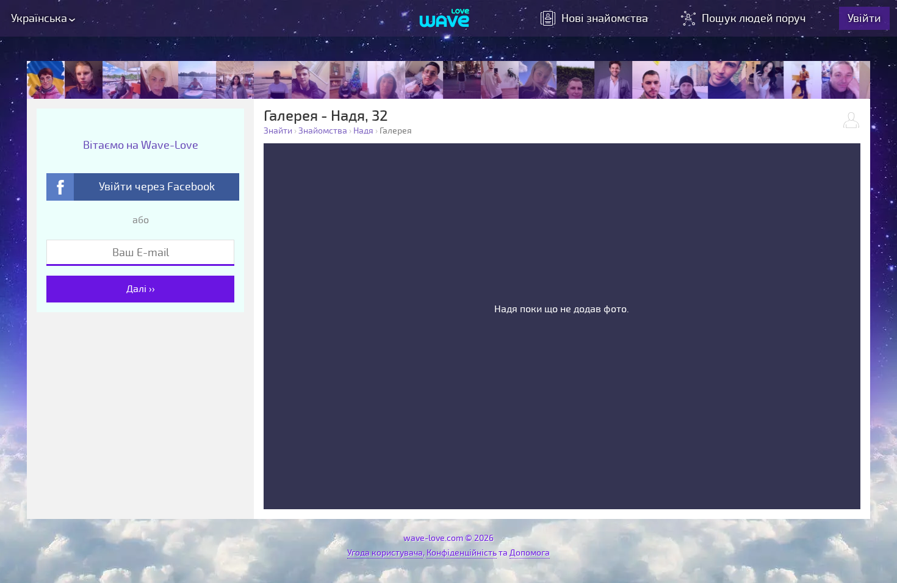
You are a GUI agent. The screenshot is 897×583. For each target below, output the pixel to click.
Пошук (754, 18)
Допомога (530, 553)
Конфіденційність (462, 553)
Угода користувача (385, 553)
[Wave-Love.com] (444, 19)
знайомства (604, 18)
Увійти (864, 18)
